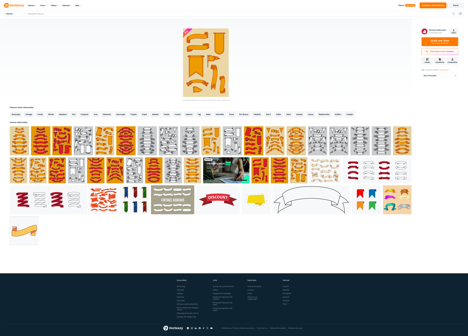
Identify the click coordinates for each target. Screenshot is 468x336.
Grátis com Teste (440, 41)
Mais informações (430, 76)
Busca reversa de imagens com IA (187, 308)
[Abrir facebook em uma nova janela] (188, 328)
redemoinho (324, 114)
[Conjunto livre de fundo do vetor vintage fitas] (172, 199)
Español (286, 290)
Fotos (42, 5)
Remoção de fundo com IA (187, 313)
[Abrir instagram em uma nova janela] (192, 328)
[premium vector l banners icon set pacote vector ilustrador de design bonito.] (397, 199)
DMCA (215, 290)
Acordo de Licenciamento (223, 286)
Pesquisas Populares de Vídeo (222, 309)
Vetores (31, 5)
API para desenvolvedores (187, 304)
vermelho (220, 114)
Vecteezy (180, 290)
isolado (299, 114)
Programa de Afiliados (222, 293)
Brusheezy (181, 286)
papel (144, 114)
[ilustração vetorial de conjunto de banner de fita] (19, 140)
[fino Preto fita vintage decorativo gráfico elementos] (311, 199)
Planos (401, 5)
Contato (250, 290)
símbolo (257, 114)
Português (287, 293)
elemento (107, 114)
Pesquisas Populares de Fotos (222, 303)
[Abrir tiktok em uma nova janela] (204, 328)
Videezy (180, 293)
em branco (243, 114)
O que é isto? (444, 70)
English (286, 286)
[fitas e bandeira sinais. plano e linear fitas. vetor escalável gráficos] (377, 170)
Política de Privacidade (278, 328)
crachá (177, 114)
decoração (120, 114)
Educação (181, 300)
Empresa (180, 297)
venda (166, 114)
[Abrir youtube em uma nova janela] (211, 328)
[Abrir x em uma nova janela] (207, 328)
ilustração (16, 114)
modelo (155, 114)
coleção (349, 114)
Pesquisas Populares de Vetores (222, 298)
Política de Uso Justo (295, 328)
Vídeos (54, 5)
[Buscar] (453, 13)
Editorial (65, 5)
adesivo (189, 114)
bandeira (63, 114)
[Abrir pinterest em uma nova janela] (200, 328)
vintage (29, 114)
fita (73, 114)
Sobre (249, 293)
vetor (288, 114)
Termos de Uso (262, 328)
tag (199, 114)
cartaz (310, 114)
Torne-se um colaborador (252, 298)
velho (278, 114)
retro (268, 114)
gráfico (338, 114)
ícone (231, 114)
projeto (134, 114)
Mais (77, 5)
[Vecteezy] (14, 5)
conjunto (84, 114)
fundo (40, 114)
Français (286, 300)
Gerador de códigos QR (186, 317)
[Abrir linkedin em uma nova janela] (196, 328)
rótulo (51, 114)
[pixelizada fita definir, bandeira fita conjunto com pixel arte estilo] (134, 199)
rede (208, 114)
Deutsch (286, 297)
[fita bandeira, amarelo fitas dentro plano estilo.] (256, 199)
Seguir (453, 33)
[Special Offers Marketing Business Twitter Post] (226, 170)
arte (96, 114)
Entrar (455, 5)
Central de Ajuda (254, 286)
